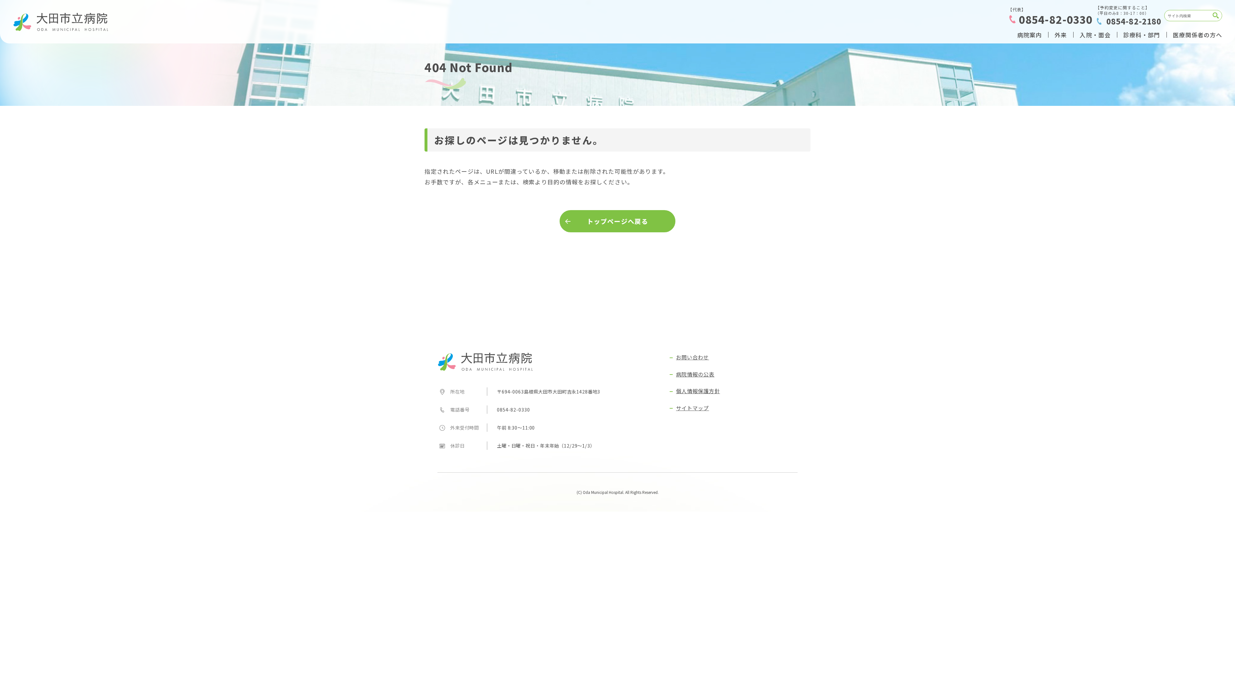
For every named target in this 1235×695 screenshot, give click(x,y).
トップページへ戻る (617, 221)
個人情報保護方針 (698, 391)
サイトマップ (692, 408)
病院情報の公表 (695, 374)
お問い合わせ (692, 357)
